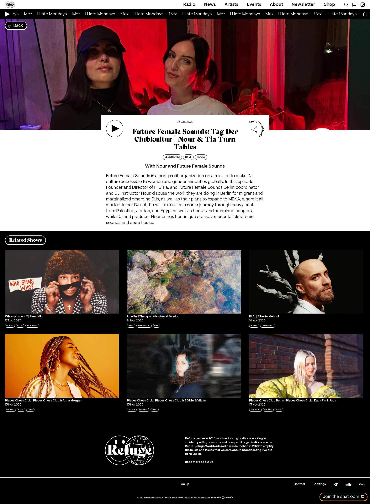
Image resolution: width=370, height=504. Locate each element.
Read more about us (199, 462)
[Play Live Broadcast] (6, 14)
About (276, 4)
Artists (231, 4)
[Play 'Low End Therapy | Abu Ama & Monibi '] (184, 282)
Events (254, 4)
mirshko (188, 497)
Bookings (319, 484)
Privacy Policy (149, 497)
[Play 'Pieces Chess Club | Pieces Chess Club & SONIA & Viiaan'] (184, 366)
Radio (189, 4)
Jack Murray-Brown (202, 497)
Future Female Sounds (201, 166)
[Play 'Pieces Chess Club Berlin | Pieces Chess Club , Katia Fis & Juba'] (306, 366)
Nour (161, 166)
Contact (299, 484)
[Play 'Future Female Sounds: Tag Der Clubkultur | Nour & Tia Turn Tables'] (114, 128)
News (210, 4)
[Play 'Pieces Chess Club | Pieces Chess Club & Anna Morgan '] (62, 366)
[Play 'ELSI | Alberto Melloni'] (306, 282)
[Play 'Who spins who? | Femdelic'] (62, 282)
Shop (329, 4)
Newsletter (303, 4)
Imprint (140, 497)
